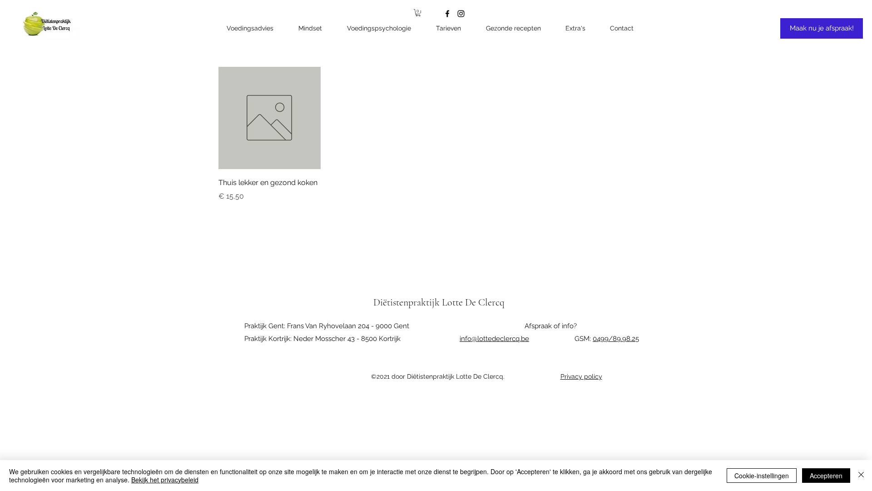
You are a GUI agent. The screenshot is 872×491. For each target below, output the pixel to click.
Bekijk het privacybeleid (164, 479)
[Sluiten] (861, 475)
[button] (580, 28)
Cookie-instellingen (761, 475)
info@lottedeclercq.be (494, 339)
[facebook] (447, 13)
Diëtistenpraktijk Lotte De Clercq (439, 302)
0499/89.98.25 (616, 339)
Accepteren (826, 475)
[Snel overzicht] (269, 118)
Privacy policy (581, 376)
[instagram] (461, 13)
